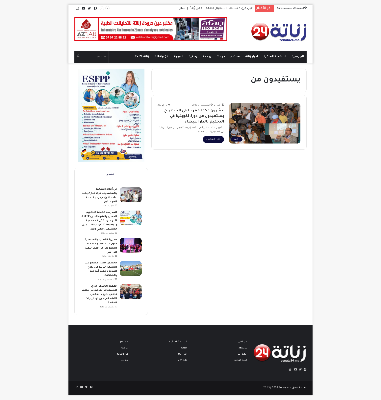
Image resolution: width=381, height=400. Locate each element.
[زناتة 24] (279, 32)
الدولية (178, 56)
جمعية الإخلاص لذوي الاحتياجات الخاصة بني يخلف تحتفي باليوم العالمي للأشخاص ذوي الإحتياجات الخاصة (99, 294)
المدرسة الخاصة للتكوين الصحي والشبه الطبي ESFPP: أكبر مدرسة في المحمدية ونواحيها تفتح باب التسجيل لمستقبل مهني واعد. (99, 221)
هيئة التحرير (240, 360)
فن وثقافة (161, 56)
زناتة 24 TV (142, 56)
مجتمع (235, 56)
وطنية (193, 56)
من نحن (242, 342)
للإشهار (242, 348)
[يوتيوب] (294, 369)
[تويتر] (299, 369)
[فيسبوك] (304, 369)
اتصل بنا (242, 354)
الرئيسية (298, 56)
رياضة (207, 56)
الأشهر (111, 174)
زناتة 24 (217, 105)
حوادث (221, 56)
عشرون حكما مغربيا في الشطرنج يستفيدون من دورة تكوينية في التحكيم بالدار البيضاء (194, 116)
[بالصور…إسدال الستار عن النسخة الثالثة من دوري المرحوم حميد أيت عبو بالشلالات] (131, 268)
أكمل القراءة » (213, 139)
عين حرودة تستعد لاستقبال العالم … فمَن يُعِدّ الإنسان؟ (215, 8)
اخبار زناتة (251, 56)
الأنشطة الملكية (275, 56)
